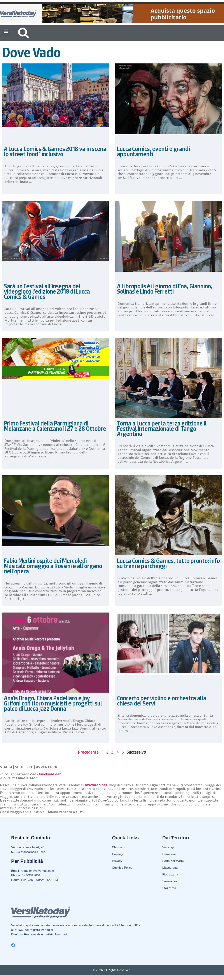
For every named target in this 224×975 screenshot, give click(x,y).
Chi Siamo (119, 847)
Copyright (118, 854)
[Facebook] (13, 945)
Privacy (117, 861)
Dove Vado (31, 52)
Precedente (88, 752)
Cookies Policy (122, 867)
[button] (5, 31)
